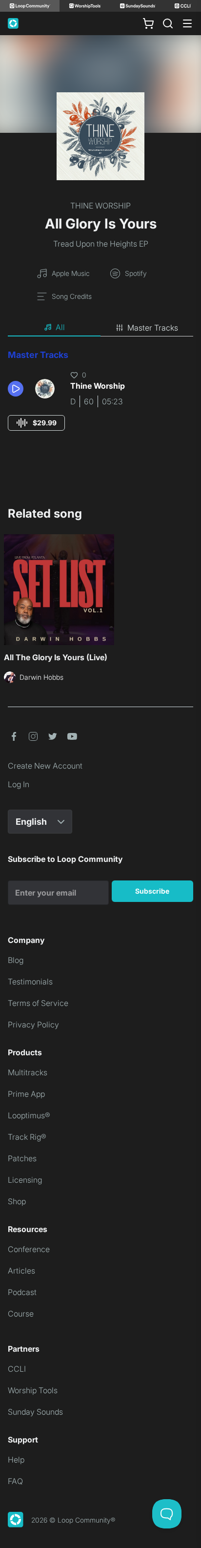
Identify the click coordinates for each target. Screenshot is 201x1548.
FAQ (15, 1481)
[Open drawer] (187, 23)
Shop (17, 1201)
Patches (22, 1158)
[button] (17, 389)
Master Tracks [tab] (152, 328)
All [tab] (60, 327)
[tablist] (100, 327)
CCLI (17, 1369)
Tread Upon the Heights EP (100, 244)
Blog (15, 960)
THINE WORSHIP (100, 205)
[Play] (15, 389)
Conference (29, 1249)
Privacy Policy (33, 1024)
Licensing (25, 1180)
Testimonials (30, 981)
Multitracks (27, 1072)
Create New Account (45, 766)
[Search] (168, 23)
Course (21, 1313)
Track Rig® (27, 1137)
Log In (18, 784)
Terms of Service (38, 1003)
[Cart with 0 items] (148, 23)
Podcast (22, 1292)
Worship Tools (33, 1390)
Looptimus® (29, 1115)
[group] (36, 423)
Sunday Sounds (35, 1412)
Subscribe (152, 891)
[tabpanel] (100, 399)
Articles (21, 1271)
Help (16, 1459)
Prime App (26, 1094)
